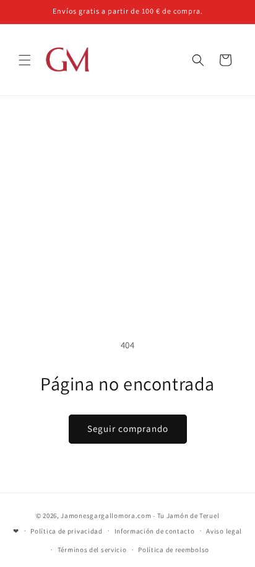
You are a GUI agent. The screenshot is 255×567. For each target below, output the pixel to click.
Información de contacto (155, 531)
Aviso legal (224, 531)
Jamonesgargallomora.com (106, 515)
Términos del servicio (92, 549)
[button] (24, 60)
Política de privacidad (66, 531)
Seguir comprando (127, 428)
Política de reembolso (173, 549)
